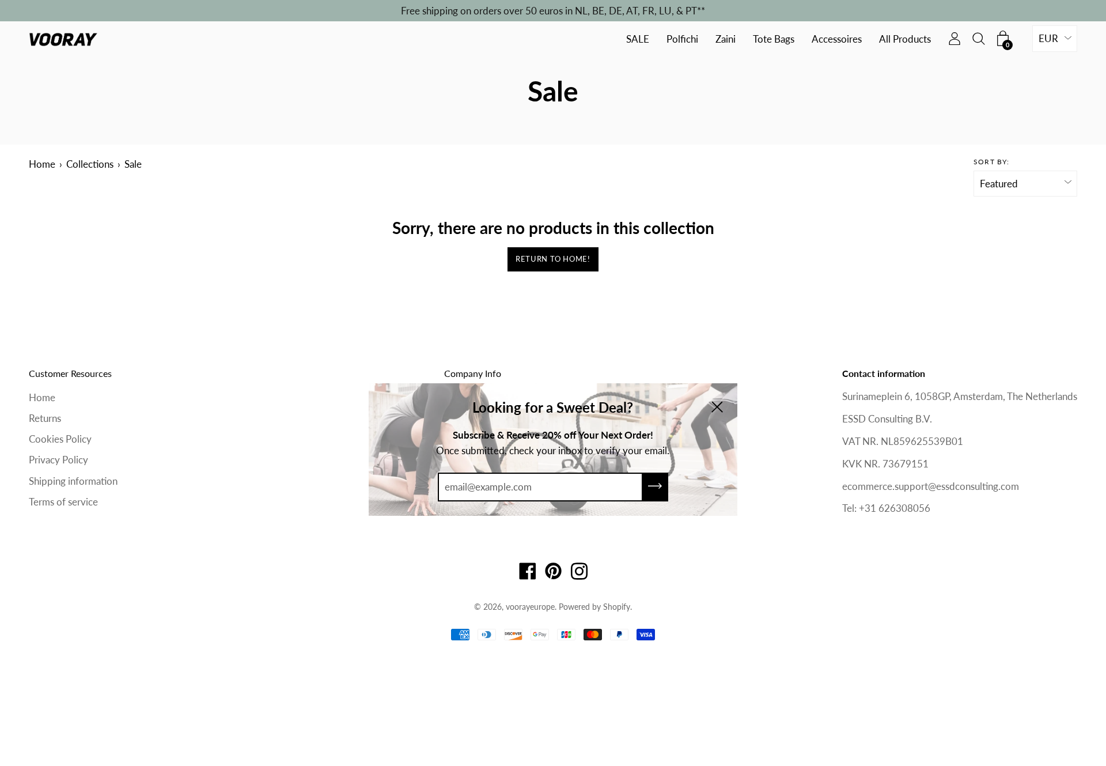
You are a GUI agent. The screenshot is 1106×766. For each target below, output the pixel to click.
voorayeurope (530, 607)
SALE (637, 39)
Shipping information (73, 481)
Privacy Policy (58, 460)
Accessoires (837, 39)
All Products (905, 39)
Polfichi (682, 39)
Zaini (725, 39)
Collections (89, 164)
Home (42, 164)
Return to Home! (553, 258)
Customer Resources (70, 373)
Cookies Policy (60, 439)
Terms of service (63, 502)
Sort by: (992, 161)
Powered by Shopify (594, 607)
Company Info (472, 373)
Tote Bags (773, 39)
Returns (45, 418)
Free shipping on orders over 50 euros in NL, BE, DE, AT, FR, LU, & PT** (553, 11)
